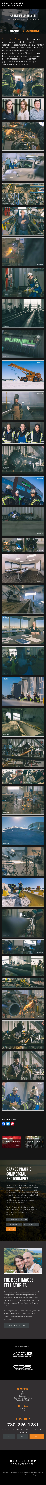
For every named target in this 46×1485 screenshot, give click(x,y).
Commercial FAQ (14, 1224)
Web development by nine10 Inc (24, 1475)
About (9, 1437)
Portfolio (23, 1392)
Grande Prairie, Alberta (25, 19)
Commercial (10, 19)
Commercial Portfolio (17, 1219)
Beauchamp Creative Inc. (9, 1475)
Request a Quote (31, 1224)
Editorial (23, 1405)
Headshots (23, 1396)
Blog (22, 1437)
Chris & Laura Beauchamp (30, 31)
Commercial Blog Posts (23, 1398)
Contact (11, 1229)
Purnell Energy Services (12, 39)
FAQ (23, 1394)
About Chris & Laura (16, 1325)
